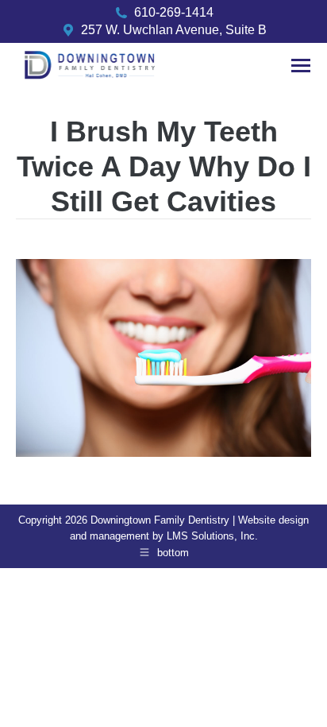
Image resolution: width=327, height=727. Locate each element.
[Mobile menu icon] (300, 65)
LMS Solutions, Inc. (212, 536)
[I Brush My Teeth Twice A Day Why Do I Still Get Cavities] (163, 358)
